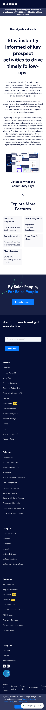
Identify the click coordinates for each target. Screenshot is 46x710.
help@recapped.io (9, 661)
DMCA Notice (33, 688)
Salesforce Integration (11, 418)
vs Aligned (7, 544)
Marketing (7, 472)
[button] (41, 4)
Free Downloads (9, 605)
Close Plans (7, 378)
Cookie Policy (22, 687)
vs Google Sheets (9, 554)
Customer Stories (9, 533)
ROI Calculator (8, 615)
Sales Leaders (8, 457)
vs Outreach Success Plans (13, 564)
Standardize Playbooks (11, 503)
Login (5, 429)
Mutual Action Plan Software (14, 478)
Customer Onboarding (11, 388)
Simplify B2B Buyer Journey (13, 498)
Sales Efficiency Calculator (13, 610)
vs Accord (7, 539)
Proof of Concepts (10, 383)
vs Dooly (6, 549)
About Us (6, 650)
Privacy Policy (14, 687)
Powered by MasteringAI (12, 393)
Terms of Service (5, 688)
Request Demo (8, 439)
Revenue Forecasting (11, 488)
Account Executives (10, 462)
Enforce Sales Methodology (13, 508)
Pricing (5, 424)
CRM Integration (9, 408)
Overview (6, 368)
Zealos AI (6, 398)
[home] (10, 4)
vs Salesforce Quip (10, 559)
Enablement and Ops (11, 467)
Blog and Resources (10, 589)
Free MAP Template (10, 620)
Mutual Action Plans (10, 373)
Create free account (10, 434)
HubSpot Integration (11, 413)
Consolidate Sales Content (13, 513)
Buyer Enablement (10, 493)
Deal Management (10, 483)
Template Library (9, 584)
